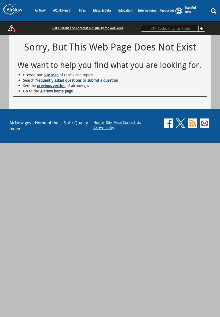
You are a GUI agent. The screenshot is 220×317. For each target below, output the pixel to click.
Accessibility (103, 127)
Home (98, 122)
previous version (51, 85)
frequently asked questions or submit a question (76, 80)
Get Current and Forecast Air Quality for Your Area (87, 28)
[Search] (214, 10)
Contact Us (132, 122)
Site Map (51, 74)
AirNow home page (56, 90)
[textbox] (173, 28)
